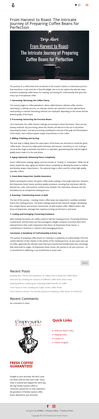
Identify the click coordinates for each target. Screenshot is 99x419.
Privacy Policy (52, 410)
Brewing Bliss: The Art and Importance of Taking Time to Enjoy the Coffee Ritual (43, 275)
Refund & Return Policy (64, 330)
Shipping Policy (60, 334)
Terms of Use (66, 410)
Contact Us (59, 338)
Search (85, 263)
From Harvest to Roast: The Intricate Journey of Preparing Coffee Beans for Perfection (46, 291)
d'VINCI (40, 410)
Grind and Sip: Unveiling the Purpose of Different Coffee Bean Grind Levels (41, 279)
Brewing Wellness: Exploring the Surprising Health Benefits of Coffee (38, 283)
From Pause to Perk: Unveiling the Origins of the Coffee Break (36, 287)
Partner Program (61, 342)
